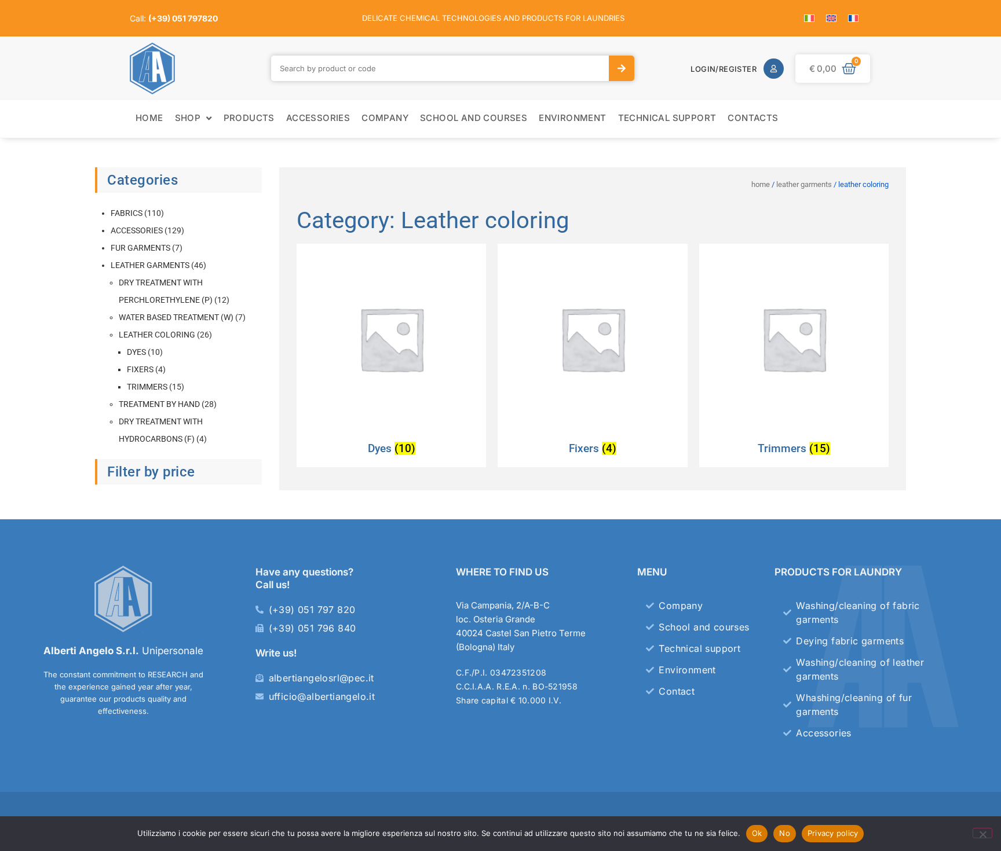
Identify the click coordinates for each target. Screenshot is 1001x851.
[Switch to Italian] (809, 18)
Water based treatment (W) (176, 317)
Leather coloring (157, 334)
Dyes (136, 352)
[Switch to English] (831, 18)
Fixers (140, 369)
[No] (982, 833)
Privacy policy (833, 833)
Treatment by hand (159, 404)
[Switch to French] (853, 18)
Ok (757, 833)
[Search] (621, 68)
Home (760, 184)
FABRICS (127, 213)
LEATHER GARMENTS (150, 265)
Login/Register (724, 69)
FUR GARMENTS (140, 247)
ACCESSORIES (137, 230)
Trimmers (147, 386)
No (784, 833)
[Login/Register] (773, 68)
